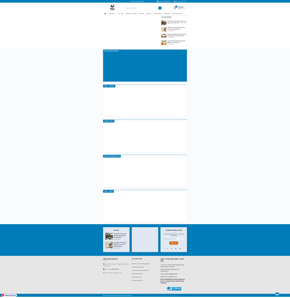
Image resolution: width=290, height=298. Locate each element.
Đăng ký (184, 1)
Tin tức (116, 230)
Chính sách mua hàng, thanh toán (140, 270)
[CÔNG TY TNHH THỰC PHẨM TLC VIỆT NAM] (112, 7)
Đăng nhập (178, 1)
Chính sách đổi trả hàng (137, 267)
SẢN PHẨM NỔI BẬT (111, 51)
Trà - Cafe (108, 191)
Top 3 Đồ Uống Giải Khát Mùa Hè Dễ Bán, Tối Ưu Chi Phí (176, 42)
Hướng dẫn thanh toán (137, 273)
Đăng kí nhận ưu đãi (174, 230)
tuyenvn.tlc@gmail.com (171, 274)
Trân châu (108, 121)
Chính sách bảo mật (137, 277)
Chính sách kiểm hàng (137, 280)
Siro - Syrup (109, 86)
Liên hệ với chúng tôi (110, 259)
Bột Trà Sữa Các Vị (112, 156)
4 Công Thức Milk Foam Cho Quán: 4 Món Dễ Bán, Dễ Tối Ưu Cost (176, 35)
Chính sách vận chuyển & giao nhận (140, 263)
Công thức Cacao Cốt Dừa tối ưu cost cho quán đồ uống (176, 29)
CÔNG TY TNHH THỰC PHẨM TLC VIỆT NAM (172, 260)
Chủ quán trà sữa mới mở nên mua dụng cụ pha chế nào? (176, 21)
